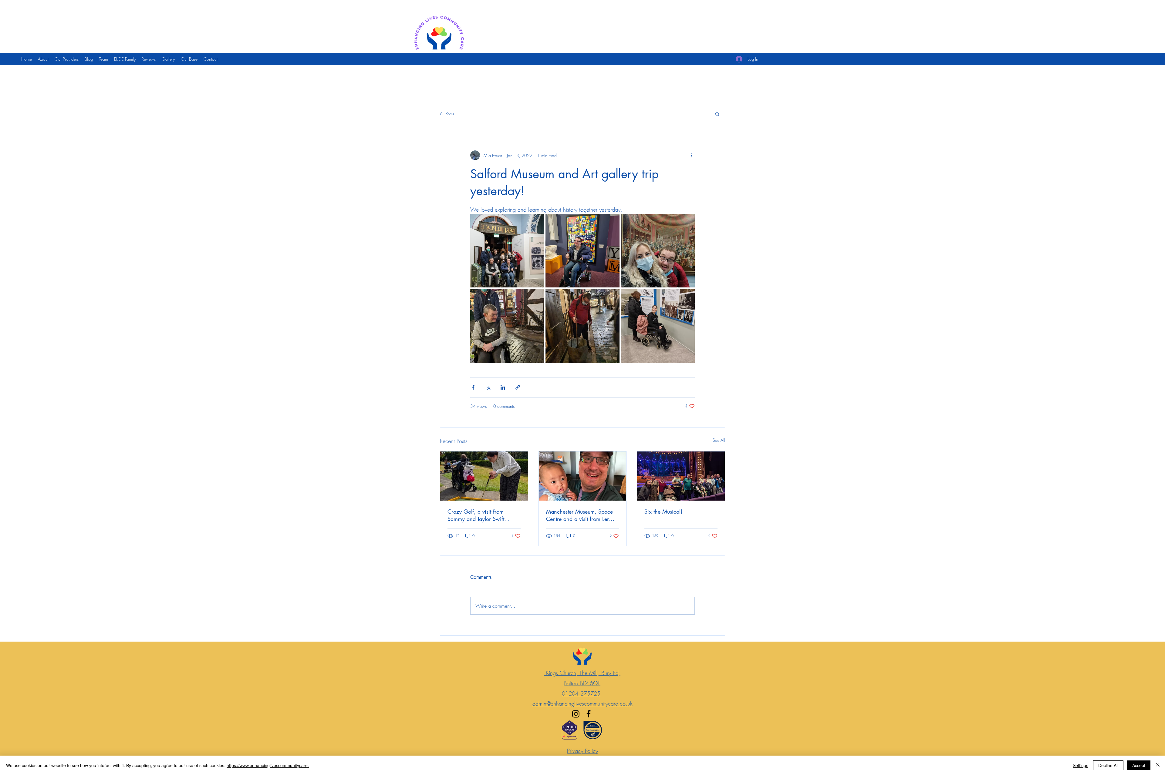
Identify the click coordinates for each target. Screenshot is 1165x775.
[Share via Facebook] (473, 387)
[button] (717, 113)
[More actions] (691, 155)
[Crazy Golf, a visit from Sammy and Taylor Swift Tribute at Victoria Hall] (484, 476)
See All (719, 440)
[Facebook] (588, 714)
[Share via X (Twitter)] (488, 387)
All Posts (447, 113)
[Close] (1157, 765)
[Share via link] (518, 387)
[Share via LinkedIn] (503, 387)
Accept (1138, 765)
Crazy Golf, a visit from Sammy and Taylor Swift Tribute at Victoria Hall (475, 515)
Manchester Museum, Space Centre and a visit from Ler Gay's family (579, 515)
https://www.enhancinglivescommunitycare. (268, 765)
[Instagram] (576, 714)
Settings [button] (1080, 765)
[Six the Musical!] (681, 476)
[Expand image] (507, 250)
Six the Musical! (663, 511)
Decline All (1108, 765)
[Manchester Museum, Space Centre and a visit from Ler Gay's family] (582, 476)
